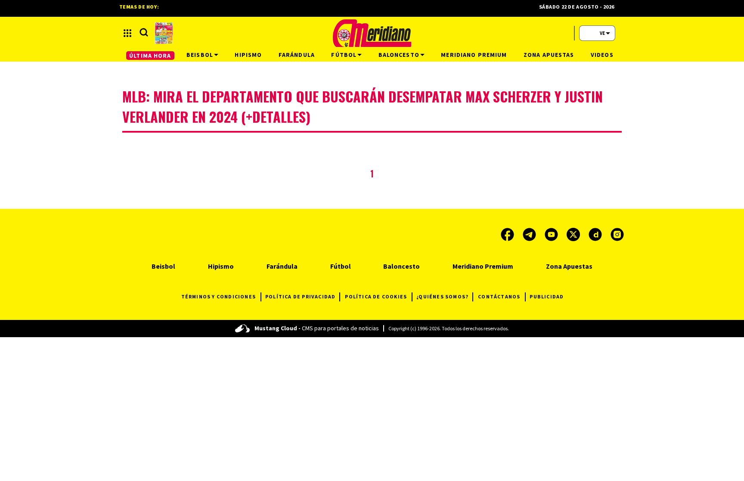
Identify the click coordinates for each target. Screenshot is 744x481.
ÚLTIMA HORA (150, 55)
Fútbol (340, 266)
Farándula (282, 266)
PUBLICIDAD (547, 296)
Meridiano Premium (483, 266)
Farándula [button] (297, 55)
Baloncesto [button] (398, 55)
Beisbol (163, 266)
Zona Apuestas (569, 266)
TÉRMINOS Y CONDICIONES (218, 296)
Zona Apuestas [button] (549, 55)
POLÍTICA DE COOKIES (376, 296)
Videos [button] (602, 55)
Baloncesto (401, 266)
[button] (127, 33)
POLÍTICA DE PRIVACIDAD (300, 296)
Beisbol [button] (199, 55)
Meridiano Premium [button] (474, 55)
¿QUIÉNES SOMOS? (442, 296)
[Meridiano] (372, 33)
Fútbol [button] (343, 55)
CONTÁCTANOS (499, 296)
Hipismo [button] (248, 55)
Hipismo (221, 266)
